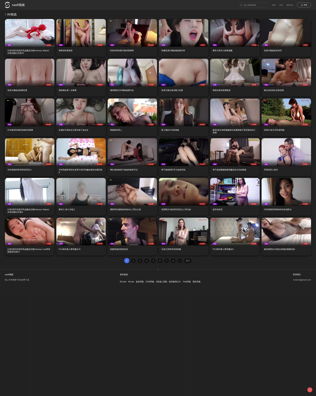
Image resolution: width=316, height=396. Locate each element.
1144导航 (187, 281)
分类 (281, 5)
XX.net (131, 281)
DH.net (123, 281)
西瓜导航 (197, 281)
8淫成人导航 (161, 281)
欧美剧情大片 (175, 281)
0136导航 (150, 281)
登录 (305, 5)
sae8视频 (18, 5)
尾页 (188, 260)
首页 (274, 5)
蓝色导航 (140, 281)
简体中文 (289, 5)
